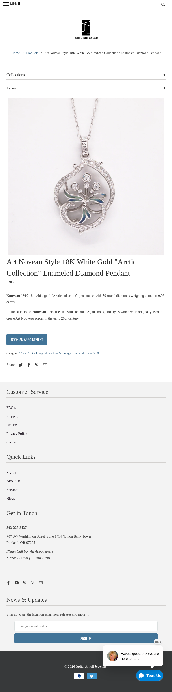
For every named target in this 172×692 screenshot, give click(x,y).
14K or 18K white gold (33, 353)
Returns (11, 425)
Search (11, 472)
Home (15, 53)
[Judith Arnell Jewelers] (86, 30)
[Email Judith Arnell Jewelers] (41, 583)
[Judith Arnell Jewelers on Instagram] (33, 583)
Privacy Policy (16, 433)
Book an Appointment (27, 339)
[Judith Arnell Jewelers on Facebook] (8, 583)
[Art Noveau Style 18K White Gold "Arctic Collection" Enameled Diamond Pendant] (86, 176)
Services (12, 490)
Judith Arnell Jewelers (91, 666)
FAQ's (11, 407)
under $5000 (93, 353)
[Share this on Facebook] (28, 365)
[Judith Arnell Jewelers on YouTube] (17, 583)
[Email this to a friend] (44, 365)
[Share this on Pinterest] (36, 365)
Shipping (12, 416)
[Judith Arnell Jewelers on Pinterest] (25, 583)
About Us (13, 481)
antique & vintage (60, 353)
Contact (11, 442)
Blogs (10, 498)
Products (32, 53)
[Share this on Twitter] (20, 365)
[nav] (12, 4)
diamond (78, 353)
